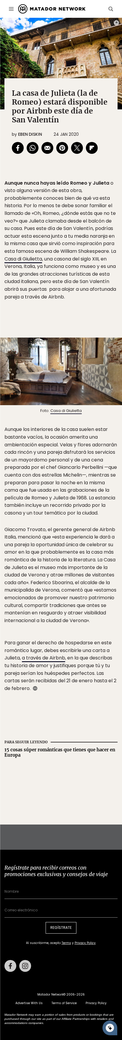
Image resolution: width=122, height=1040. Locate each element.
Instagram (25, 966)
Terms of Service (64, 1003)
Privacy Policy (85, 943)
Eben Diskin (30, 134)
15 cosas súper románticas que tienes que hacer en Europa (59, 752)
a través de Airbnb (43, 657)
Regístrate (61, 927)
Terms (66, 943)
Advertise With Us (29, 1003)
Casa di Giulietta (23, 258)
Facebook (10, 966)
